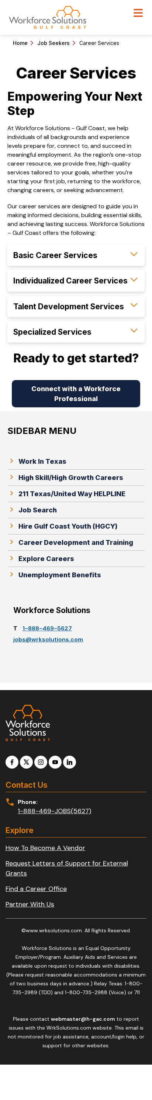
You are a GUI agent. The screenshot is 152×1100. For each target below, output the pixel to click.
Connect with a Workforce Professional (76, 394)
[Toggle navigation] (138, 14)
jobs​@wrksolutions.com (48, 639)
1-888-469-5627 (47, 628)
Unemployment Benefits (59, 575)
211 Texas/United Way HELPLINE (71, 494)
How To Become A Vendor (45, 847)
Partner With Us (30, 904)
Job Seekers (53, 43)
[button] (76, 255)
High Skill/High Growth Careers (70, 477)
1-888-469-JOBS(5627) (54, 811)
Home (20, 43)
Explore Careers (46, 559)
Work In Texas (42, 461)
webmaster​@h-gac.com (83, 1019)
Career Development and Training (75, 542)
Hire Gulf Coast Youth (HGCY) (67, 526)
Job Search (37, 510)
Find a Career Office (36, 888)
